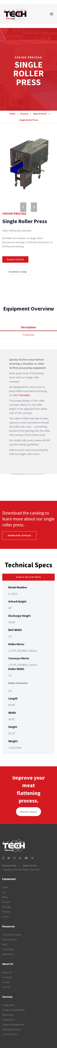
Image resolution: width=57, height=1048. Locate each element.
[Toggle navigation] (45, 14)
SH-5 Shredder (22, 395)
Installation (8, 1019)
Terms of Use (29, 865)
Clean (5, 916)
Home (12, 113)
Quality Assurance (11, 1029)
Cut (4, 892)
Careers (6, 982)
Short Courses (9, 939)
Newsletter (8, 954)
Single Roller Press (28, 120)
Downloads (8, 949)
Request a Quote (28, 811)
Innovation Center (11, 934)
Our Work (7, 977)
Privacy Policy (9, 865)
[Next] (34, 207)
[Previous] (23, 207)
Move (5, 897)
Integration (8, 1005)
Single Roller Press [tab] (28, 577)
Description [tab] (28, 327)
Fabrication (8, 1014)
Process (24, 113)
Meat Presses (40, 113)
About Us (7, 972)
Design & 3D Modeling (13, 1009)
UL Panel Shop (9, 1034)
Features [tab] (28, 335)
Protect (6, 911)
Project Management (13, 1024)
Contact (6, 986)
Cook (5, 887)
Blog (4, 944)
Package (6, 906)
